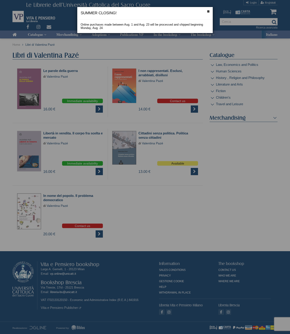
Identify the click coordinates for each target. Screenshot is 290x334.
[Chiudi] (208, 11)
